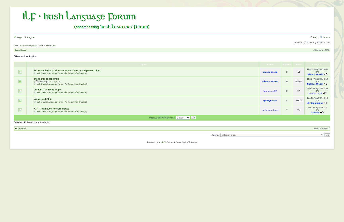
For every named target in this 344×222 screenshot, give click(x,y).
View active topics (47, 45)
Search (326, 37)
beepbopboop (270, 72)
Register (30, 37)
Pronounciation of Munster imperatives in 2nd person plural (67, 70)
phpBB (162, 142)
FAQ (315, 37)
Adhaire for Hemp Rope (47, 89)
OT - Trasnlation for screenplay (51, 108)
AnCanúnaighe (315, 103)
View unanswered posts (25, 45)
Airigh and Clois (43, 99)
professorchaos (270, 110)
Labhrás (315, 112)
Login (19, 37)
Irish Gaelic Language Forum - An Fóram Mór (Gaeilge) (62, 73)
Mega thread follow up (46, 79)
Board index (20, 50)
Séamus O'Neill (315, 74)
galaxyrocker (270, 100)
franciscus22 (270, 91)
